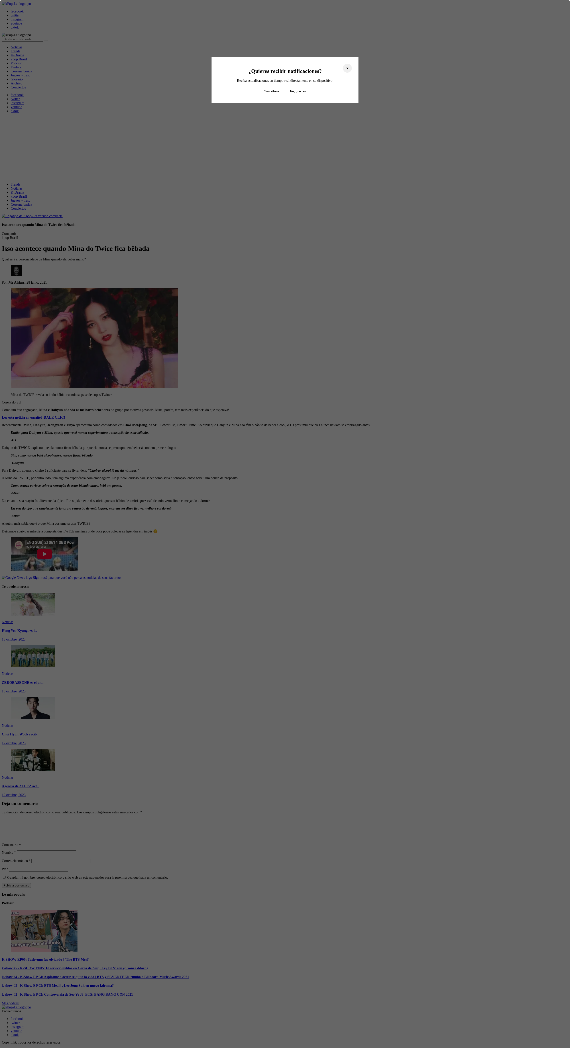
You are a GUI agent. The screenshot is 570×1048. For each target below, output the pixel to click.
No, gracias (298, 91)
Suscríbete (271, 91)
